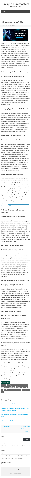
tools (23, 389)
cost (22, 385)
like (22, 387)
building (9, 385)
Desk (2, 453)
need (5, 389)
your (2, 392)
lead (19, 387)
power (9, 389)
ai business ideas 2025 (7, 421)
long (26, 387)
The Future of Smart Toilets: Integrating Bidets (12, 458)
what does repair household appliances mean (24, 429)
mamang (5, 25)
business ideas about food (8, 404)
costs (25, 385)
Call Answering (16, 385)
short (14, 389)
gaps (6, 387)
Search (2, 436)
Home (2, 17)
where (27, 389)
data (2, 387)
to (20, 389)
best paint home (6, 426)
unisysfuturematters (15, 4)
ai (1, 385)
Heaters (3, 450)
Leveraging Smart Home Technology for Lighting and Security (15, 455)
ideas (13, 387)
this (17, 389)
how (10, 387)
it (16, 387)
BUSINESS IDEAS (9, 17)
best (5, 385)
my (2, 389)
